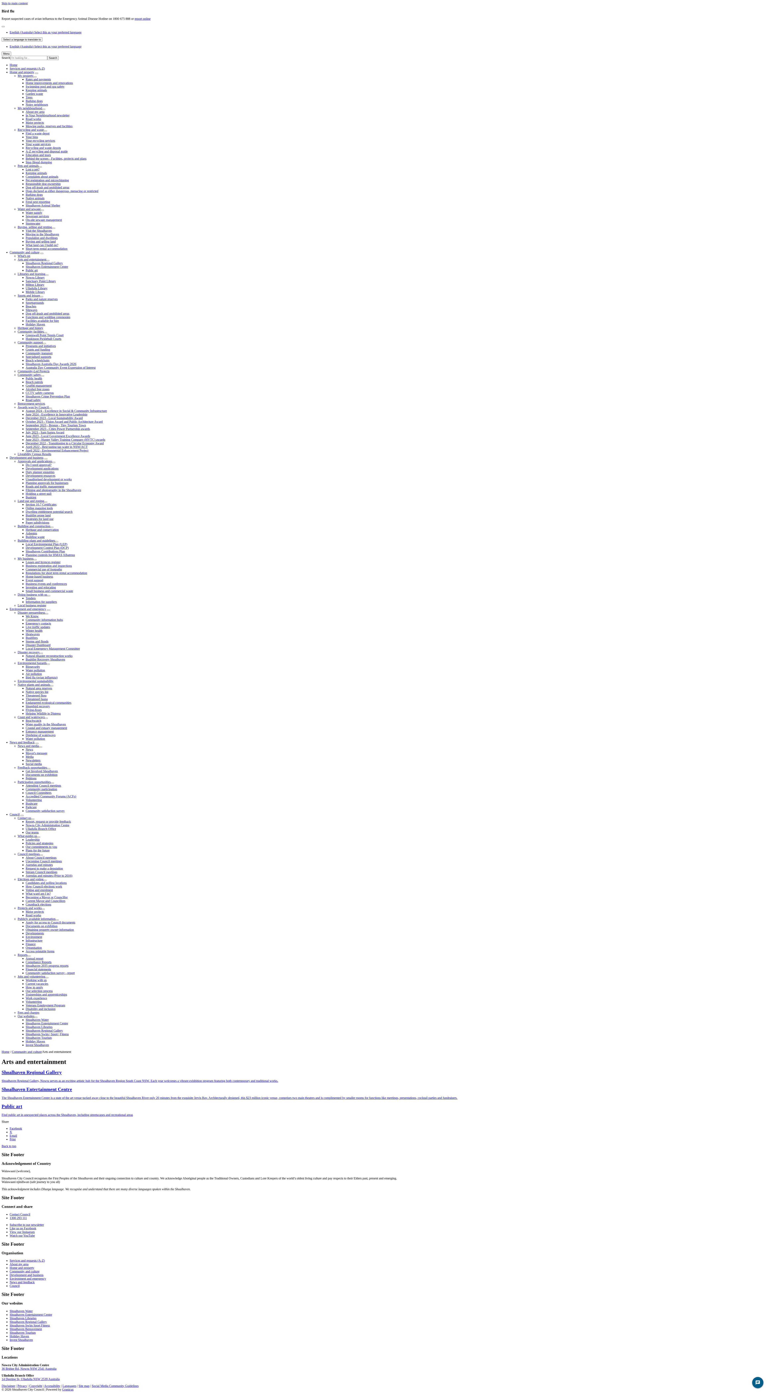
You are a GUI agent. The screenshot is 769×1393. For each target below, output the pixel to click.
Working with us (36, 980)
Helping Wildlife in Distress (43, 713)
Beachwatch (33, 720)
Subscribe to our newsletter (27, 1224)
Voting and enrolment (39, 890)
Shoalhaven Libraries (39, 1027)
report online (143, 18)
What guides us (27, 836)
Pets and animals (28, 166)
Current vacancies (37, 983)
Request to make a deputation (44, 868)
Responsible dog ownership (43, 184)
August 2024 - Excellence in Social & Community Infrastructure (66, 411)
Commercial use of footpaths (44, 569)
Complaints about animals (42, 176)
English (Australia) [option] (46, 46)
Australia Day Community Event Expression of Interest (61, 367)
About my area (35, 111)
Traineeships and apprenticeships (46, 994)
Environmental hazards (32, 663)
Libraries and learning (31, 274)
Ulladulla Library (36, 288)
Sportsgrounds (35, 302)
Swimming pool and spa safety (45, 86)
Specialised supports (38, 357)
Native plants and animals (34, 684)
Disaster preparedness (31, 612)
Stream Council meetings (41, 872)
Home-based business (39, 576)
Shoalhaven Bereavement (26, 1329)
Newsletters (33, 760)
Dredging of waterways (40, 735)
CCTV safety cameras (40, 393)
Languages (69, 1386)
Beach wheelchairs (37, 360)
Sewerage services (37, 216)
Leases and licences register (43, 562)
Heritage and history (30, 328)
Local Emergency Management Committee (53, 648)
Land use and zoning (31, 501)
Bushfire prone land (38, 515)
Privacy (22, 1386)
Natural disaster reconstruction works (49, 656)
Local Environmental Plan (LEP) (46, 544)
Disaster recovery (29, 652)
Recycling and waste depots (43, 148)
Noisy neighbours (37, 104)
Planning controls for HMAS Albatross (50, 555)
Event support (34, 580)
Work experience (36, 998)
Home (5, 1052)
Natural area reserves (39, 688)
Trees (29, 97)
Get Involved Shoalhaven (42, 771)
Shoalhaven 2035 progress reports (47, 965)
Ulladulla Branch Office (41, 829)
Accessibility (52, 1386)
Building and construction (34, 526)
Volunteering (34, 800)
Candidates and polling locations (46, 883)
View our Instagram (22, 1232)
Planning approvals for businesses (47, 483)
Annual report (34, 958)
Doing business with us (32, 594)
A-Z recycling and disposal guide (47, 151)
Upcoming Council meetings (44, 861)
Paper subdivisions (37, 522)
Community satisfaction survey (45, 810)
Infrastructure (34, 940)
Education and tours (38, 155)
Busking (31, 497)
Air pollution (34, 674)
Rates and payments (38, 79)
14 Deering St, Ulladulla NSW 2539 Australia (31, 1379)
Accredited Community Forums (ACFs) (51, 796)
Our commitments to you (41, 847)
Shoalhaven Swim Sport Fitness (30, 1325)
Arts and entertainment (32, 259)
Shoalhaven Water (37, 1019)
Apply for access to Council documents (50, 922)
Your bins (32, 137)
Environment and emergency (28, 609)
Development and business (26, 457)
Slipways (31, 310)
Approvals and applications (35, 461)
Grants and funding (38, 349)
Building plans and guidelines (36, 540)
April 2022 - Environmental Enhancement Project (57, 450)
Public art (32, 270)
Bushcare (31, 803)
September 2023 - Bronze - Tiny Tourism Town (56, 425)
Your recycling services (40, 140)
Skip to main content (15, 3)
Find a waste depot (37, 133)
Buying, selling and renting (35, 227)
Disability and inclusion (40, 1009)
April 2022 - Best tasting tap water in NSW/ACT (57, 447)
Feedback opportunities (32, 767)
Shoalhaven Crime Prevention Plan (48, 396)
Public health (34, 378)
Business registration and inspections (49, 565)
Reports (22, 955)
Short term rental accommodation (46, 248)
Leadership (33, 839)
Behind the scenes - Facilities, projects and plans (56, 158)
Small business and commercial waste (49, 591)
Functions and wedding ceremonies (48, 317)
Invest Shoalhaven (37, 1045)
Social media (34, 764)
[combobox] (22, 39)
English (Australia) (46, 32)
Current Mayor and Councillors (45, 901)
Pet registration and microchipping (47, 180)
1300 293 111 (18, 1218)
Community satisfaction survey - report (50, 973)
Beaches (31, 306)
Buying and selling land (41, 241)
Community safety (29, 375)
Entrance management (40, 731)
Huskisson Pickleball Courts (43, 338)
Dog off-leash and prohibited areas (47, 187)
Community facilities (31, 331)
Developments (35, 933)
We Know (32, 616)
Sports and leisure (29, 295)
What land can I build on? (42, 245)
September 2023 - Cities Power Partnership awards (58, 429)
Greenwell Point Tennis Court (44, 335)
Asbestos (31, 533)
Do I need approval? (38, 465)
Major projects (35, 122)
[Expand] (36, 73)
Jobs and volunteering (31, 976)
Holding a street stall (38, 493)
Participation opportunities (34, 782)
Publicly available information (36, 919)
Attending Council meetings (43, 785)
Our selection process (39, 991)
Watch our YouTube (22, 1235)
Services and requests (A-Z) (27, 68)
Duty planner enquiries (40, 472)
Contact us (24, 818)
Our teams (32, 832)
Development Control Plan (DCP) (47, 547)
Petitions (31, 778)
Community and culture (24, 252)
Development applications (42, 468)
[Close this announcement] (3, 26)
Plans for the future (38, 850)
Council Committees (38, 792)
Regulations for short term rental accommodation (56, 573)
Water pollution (35, 670)
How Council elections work (44, 886)
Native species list (37, 692)
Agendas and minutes (39, 865)
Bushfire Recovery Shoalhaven (45, 659)
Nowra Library (35, 277)
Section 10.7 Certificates (41, 504)
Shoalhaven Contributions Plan (45, 551)
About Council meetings (41, 857)
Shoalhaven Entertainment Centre (47, 266)
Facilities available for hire (42, 320)
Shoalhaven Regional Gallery (44, 263)
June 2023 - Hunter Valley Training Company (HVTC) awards (65, 439)
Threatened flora (36, 695)
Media (30, 756)
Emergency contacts (38, 623)
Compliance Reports (38, 962)
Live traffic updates (38, 627)
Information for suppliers (41, 602)
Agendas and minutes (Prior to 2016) (49, 875)
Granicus (67, 1389)
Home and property (22, 72)
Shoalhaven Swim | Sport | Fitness (47, 1034)
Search (6, 57)
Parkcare (31, 807)
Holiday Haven (35, 324)
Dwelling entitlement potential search (49, 511)
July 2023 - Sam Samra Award (45, 432)
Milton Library (35, 284)
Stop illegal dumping (39, 162)
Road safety (33, 400)
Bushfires (32, 638)
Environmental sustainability (35, 681)
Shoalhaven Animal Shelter (43, 205)
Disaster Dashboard (38, 645)
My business (25, 558)
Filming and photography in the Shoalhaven (53, 490)
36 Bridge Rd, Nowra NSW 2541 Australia (29, 1368)
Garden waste (34, 93)
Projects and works (30, 908)
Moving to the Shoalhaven (42, 234)
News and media (28, 746)
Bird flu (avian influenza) (41, 677)
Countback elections (38, 904)
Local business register (32, 605)
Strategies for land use (39, 519)
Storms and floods (37, 641)
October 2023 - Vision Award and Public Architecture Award (64, 421)
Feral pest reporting (38, 202)
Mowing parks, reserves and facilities (49, 126)
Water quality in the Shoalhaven (46, 724)
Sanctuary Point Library (41, 281)
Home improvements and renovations (49, 83)
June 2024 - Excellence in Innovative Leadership (56, 414)
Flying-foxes (34, 710)
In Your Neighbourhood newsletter (47, 115)
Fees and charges (28, 1012)
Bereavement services (31, 403)
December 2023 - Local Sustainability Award (54, 418)
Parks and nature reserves (42, 299)
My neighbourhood (30, 108)
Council (15, 814)
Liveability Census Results (34, 454)
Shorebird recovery (38, 706)
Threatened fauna (37, 699)
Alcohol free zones (37, 389)
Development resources (40, 475)
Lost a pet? (32, 169)
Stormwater (33, 223)
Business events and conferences (46, 584)
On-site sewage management (44, 220)
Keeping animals (36, 90)
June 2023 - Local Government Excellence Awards (58, 436)
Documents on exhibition (41, 774)
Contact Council (20, 1214)
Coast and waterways (31, 717)
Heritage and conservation (42, 529)
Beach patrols (34, 382)
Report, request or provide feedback (48, 821)
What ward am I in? (38, 893)
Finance (31, 944)
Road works (33, 119)
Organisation (34, 947)
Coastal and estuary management (46, 728)
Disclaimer (8, 1386)
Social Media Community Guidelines (115, 1386)
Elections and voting (30, 879)
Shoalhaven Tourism (39, 1037)
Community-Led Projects (33, 371)
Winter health (34, 630)
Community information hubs (44, 620)
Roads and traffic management (45, 486)
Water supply (34, 212)
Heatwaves (33, 634)
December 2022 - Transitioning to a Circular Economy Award (65, 443)
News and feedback (22, 742)
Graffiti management (39, 385)
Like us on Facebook (23, 1228)
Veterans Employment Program (45, 1005)
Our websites (26, 1016)
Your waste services (38, 144)
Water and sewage (29, 209)
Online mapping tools (39, 508)
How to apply (34, 987)
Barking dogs (34, 101)
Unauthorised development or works (49, 479)
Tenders (31, 598)
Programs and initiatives (41, 346)
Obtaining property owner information (50, 929)
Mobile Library (35, 292)
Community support (30, 342)
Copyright (35, 1386)
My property (25, 75)
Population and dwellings (42, 238)
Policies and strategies (39, 843)
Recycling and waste (31, 130)
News (29, 749)
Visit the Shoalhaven (39, 230)
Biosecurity (33, 666)
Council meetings (29, 854)
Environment (34, 937)
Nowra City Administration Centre (47, 825)
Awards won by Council (33, 407)
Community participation (41, 789)
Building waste (35, 537)
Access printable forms (40, 951)
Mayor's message (36, 753)
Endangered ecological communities (48, 702)
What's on (24, 256)
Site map (84, 1386)
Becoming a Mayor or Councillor (47, 897)
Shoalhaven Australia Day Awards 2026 (51, 364)
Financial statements (38, 969)
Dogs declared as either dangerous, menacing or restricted (62, 191)
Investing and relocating (41, 587)
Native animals (35, 198)
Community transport (39, 353)
